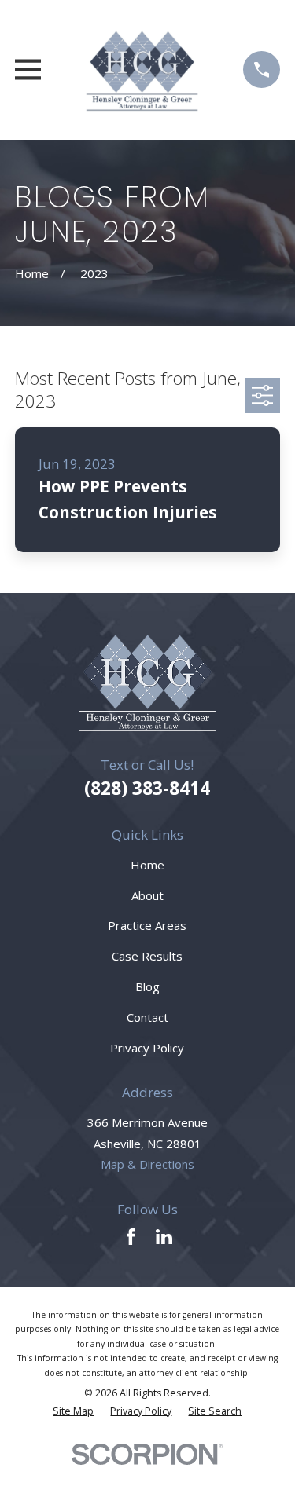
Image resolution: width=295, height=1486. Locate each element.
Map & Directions (147, 1164)
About (147, 895)
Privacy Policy (147, 1048)
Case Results (147, 956)
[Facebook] (131, 1236)
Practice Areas (147, 925)
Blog (147, 986)
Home (147, 865)
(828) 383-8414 (147, 788)
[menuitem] (73, 1411)
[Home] (142, 70)
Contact (147, 1017)
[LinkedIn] (164, 1236)
